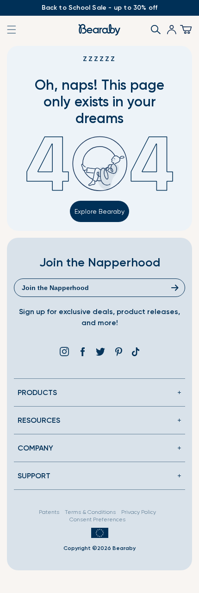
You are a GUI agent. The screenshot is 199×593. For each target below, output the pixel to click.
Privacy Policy (138, 512)
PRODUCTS (37, 392)
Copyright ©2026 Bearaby (99, 548)
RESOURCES (39, 420)
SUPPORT (34, 475)
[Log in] (168, 29)
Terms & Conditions (90, 512)
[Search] (153, 29)
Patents (49, 512)
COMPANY (35, 448)
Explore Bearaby (99, 211)
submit (176, 287)
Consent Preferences (97, 519)
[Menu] (184, 29)
